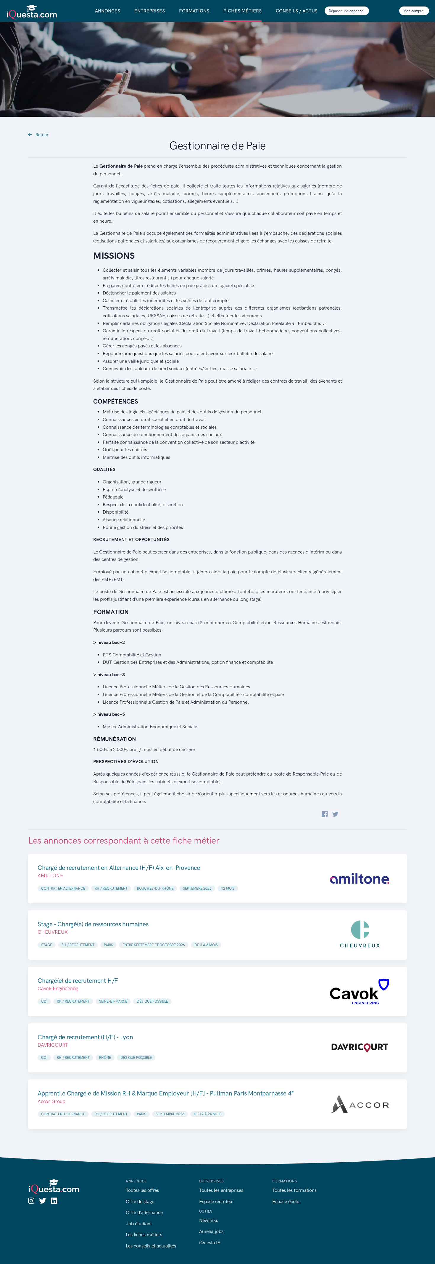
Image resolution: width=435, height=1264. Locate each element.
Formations (194, 11)
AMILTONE (50, 875)
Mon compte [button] (413, 11)
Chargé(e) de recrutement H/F (78, 980)
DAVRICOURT (53, 1045)
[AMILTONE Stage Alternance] (359, 878)
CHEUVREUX (52, 932)
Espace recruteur (216, 1201)
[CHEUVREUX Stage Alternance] (359, 935)
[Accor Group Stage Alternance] (359, 1104)
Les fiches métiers (144, 1234)
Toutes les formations (294, 1190)
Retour (41, 134)
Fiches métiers (242, 11)
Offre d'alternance (144, 1212)
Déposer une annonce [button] (346, 11)
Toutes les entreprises (221, 1190)
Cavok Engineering (58, 988)
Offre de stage (140, 1201)
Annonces (107, 11)
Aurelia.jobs (211, 1231)
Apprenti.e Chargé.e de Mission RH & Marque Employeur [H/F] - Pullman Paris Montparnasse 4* (166, 1093)
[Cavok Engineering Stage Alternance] (359, 991)
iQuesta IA (209, 1242)
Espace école (285, 1201)
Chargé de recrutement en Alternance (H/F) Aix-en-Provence (119, 867)
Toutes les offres (142, 1190)
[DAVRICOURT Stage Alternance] (359, 1048)
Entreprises (149, 11)
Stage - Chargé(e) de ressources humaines (93, 924)
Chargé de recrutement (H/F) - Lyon (85, 1037)
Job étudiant (139, 1223)
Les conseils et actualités (151, 1246)
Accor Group (51, 1101)
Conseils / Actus (297, 11)
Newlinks (208, 1220)
